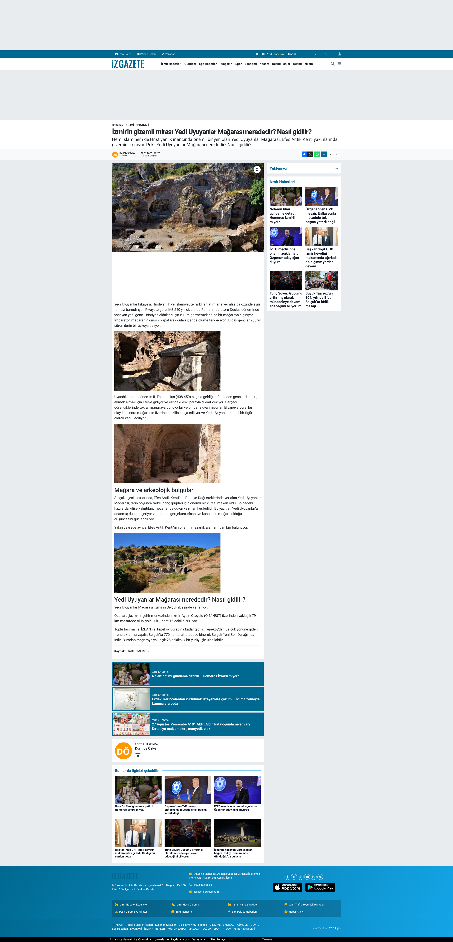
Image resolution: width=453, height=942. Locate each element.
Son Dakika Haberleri (244, 911)
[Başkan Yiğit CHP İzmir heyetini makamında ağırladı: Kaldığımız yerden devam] (138, 833)
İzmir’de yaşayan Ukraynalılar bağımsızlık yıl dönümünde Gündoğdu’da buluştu (233, 853)
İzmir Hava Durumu (187, 904)
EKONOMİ (136, 928)
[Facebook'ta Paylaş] (304, 154)
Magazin (226, 64)
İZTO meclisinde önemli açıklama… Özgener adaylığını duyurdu (236, 808)
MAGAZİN (194, 928)
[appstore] (287, 887)
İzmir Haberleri (171, 64)
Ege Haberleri (208, 64)
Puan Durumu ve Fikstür (133, 911)
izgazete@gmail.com (206, 891)
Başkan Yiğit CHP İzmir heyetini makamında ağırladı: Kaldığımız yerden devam (135, 853)
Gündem (190, 64)
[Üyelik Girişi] (338, 54)
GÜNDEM (242, 924)
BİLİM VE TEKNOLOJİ (222, 924)
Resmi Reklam (303, 64)
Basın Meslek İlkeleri (140, 924)
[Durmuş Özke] (123, 750)
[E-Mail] (138, 756)
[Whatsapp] (314, 877)
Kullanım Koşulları (166, 924)
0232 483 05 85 (203, 884)
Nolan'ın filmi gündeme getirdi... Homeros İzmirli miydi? (135, 808)
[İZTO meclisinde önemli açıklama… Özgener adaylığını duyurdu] (237, 789)
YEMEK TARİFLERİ (244, 928)
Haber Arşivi (296, 911)
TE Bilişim (335, 928)
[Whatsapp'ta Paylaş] (317, 154)
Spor (238, 64)
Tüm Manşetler (184, 911)
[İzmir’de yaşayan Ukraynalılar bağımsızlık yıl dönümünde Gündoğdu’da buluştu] (237, 833)
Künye (119, 924)
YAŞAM (226, 928)
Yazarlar (170, 54)
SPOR (217, 928)
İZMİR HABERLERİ (139, 124)
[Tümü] (336, 168)
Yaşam (264, 64)
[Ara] (332, 64)
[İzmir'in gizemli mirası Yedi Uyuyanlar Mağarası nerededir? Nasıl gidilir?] (188, 207)
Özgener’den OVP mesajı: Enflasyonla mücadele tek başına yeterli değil (186, 810)
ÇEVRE (255, 924)
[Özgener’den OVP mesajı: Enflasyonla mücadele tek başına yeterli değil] (188, 789)
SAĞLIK (206, 928)
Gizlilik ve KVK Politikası (193, 924)
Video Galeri (148, 54)
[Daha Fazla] (324, 154)
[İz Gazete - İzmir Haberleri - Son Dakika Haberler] (128, 63)
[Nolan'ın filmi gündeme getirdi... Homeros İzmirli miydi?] (138, 789)
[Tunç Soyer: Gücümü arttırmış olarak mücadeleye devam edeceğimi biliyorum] (188, 833)
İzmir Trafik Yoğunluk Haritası (306, 904)
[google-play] (320, 887)
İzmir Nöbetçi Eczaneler (133, 904)
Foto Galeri (124, 54)
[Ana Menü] (339, 64)
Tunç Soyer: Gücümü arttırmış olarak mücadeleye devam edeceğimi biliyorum (184, 853)
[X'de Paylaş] (310, 154)
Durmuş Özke (145, 748)
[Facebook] (287, 877)
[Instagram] (300, 877)
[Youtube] (307, 877)
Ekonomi (251, 64)
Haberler (118, 124)
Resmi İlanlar (281, 64)
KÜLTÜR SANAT (177, 928)
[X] (294, 877)
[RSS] (320, 877)
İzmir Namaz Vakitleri (245, 904)
